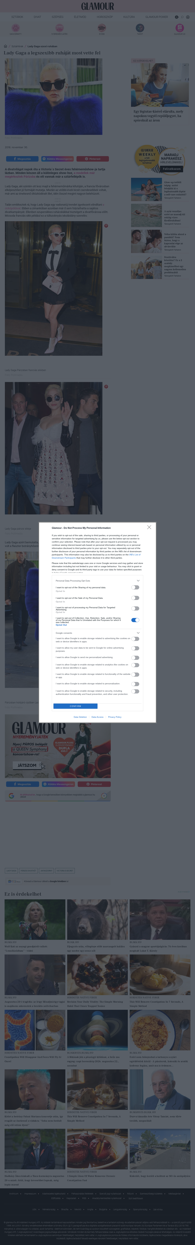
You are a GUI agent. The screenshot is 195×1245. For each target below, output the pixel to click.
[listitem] (97, 580)
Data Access (97, 717)
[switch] (135, 587)
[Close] (150, 528)
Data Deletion (80, 717)
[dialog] (97, 622)
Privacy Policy (114, 717)
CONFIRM (75, 706)
